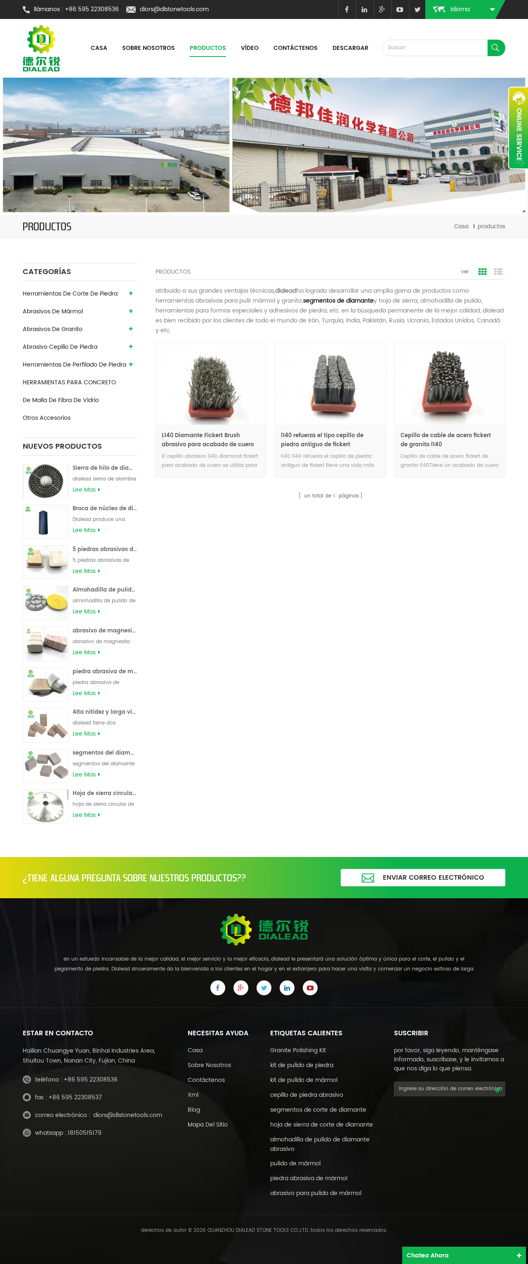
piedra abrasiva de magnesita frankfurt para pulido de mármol (105, 672)
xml (193, 1095)
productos (208, 48)
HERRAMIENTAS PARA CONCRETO (69, 382)
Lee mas (84, 490)
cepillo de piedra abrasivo (306, 1095)
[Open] (518, 128)
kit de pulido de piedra (301, 1065)
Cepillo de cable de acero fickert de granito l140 (446, 440)
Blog (194, 1110)
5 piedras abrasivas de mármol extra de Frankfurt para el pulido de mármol (105, 549)
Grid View (482, 272)
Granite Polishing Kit (298, 1050)
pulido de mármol (295, 1163)
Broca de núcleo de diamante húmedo (105, 508)
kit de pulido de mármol (303, 1080)
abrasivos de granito (52, 329)
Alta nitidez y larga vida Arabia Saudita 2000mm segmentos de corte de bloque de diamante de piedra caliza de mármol (105, 712)
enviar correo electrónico (433, 877)
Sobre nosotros (148, 48)
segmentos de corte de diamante (318, 1110)
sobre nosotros (209, 1065)
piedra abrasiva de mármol (308, 1178)
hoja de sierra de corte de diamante (321, 1124)
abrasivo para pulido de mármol (315, 1193)
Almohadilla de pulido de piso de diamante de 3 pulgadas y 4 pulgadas (105, 590)
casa (99, 48)
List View (498, 272)
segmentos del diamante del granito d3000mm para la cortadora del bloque (105, 753)
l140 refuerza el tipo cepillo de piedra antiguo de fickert (322, 440)
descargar (350, 48)
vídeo (250, 48)
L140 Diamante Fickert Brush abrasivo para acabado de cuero (208, 440)
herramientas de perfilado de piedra (74, 364)
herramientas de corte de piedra (70, 293)
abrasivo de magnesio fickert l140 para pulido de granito (105, 631)
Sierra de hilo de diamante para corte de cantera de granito (105, 468)
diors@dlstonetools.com (174, 9)
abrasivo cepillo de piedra (60, 347)
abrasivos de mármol (53, 311)
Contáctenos (295, 48)
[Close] (518, 173)
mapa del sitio (208, 1124)
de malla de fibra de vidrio (61, 400)
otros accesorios (47, 418)
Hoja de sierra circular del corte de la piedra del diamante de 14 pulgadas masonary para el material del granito (105, 793)
